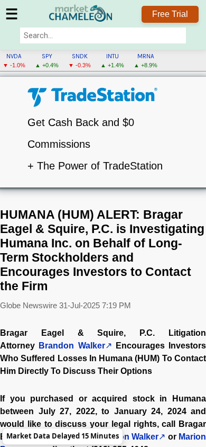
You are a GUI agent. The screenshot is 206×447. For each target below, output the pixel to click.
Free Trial (170, 14)
